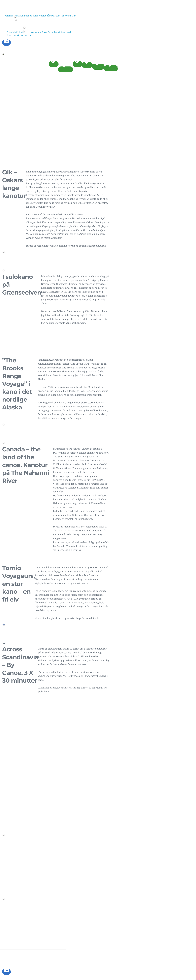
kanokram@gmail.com (30, 904)
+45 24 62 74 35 (13, 910)
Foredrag (26, 922)
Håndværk (20, 933)
